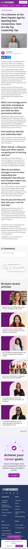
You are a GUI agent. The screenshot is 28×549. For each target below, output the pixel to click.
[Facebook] (3, 493)
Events (24, 5)
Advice (18, 5)
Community (5, 5)
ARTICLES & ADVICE (7, 10)
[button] (2, 57)
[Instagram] (6, 493)
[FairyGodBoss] (10, 489)
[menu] (2, 1)
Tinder (21, 69)
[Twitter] (10, 493)
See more (23, 431)
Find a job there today (11, 238)
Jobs (12, 5)
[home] (8, 2)
